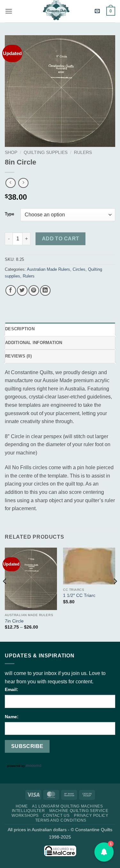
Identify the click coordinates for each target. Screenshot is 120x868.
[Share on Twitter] (22, 290)
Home (22, 806)
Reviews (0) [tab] (18, 356)
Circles (79, 269)
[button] (8, 11)
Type (9, 214)
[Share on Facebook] (10, 290)
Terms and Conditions (60, 820)
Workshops (25, 815)
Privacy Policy (91, 815)
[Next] (115, 594)
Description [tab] (20, 328)
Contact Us (56, 815)
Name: (12, 716)
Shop (11, 152)
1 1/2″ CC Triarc (79, 595)
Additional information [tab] (33, 342)
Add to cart (60, 238)
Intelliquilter (28, 810)
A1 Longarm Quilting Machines (67, 806)
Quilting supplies (46, 152)
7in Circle (14, 621)
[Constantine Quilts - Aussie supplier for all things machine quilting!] (56, 11)
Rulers (83, 152)
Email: (11, 689)
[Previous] (5, 594)
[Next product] (10, 183)
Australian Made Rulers (48, 269)
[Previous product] (23, 183)
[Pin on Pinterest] (33, 290)
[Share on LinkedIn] (45, 290)
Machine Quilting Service (78, 810)
